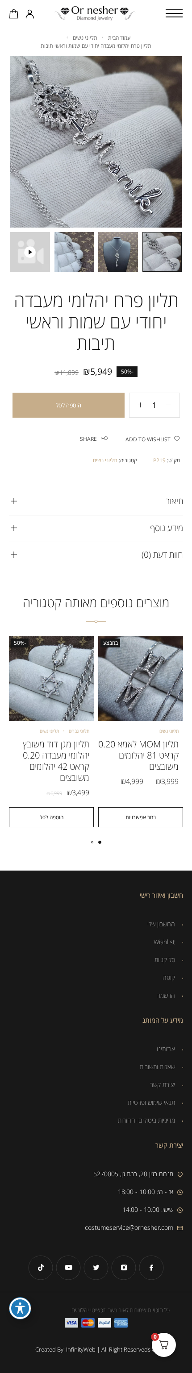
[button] (51, 817)
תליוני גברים (79, 731)
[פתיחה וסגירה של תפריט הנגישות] (20, 1308)
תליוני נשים (85, 37)
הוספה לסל (68, 405)
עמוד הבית (119, 37)
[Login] (29, 14)
